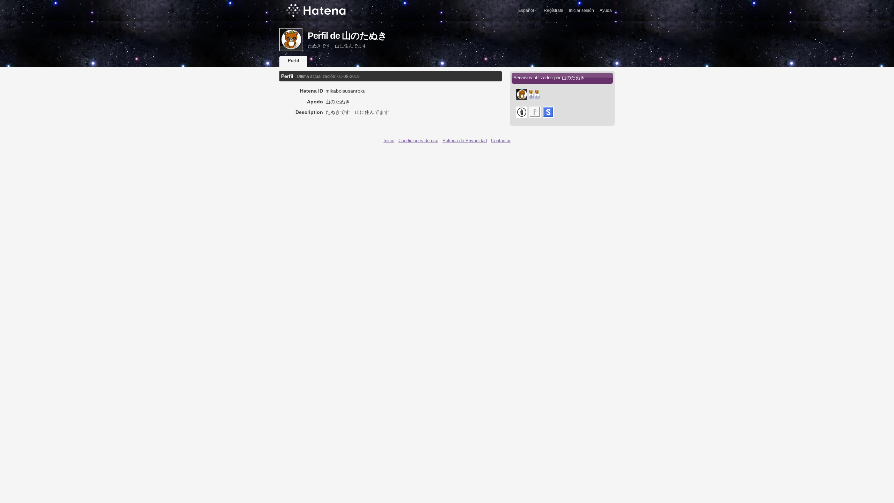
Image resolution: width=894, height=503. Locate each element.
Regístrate (553, 10)
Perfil (293, 60)
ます (384, 112)
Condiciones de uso (418, 140)
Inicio (388, 140)
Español (526, 10)
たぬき (332, 112)
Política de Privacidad (464, 140)
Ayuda (606, 10)
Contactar (501, 140)
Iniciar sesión (581, 10)
